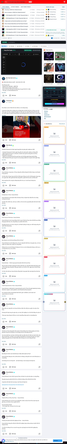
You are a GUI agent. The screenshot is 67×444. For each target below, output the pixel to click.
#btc (45, 118)
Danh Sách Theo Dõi (36, 50)
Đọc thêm (4, 92)
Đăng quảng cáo (62, 123)
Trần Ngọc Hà (52, 14)
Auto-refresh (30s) (56, 38)
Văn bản (12, 46)
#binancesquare (47, 116)
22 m (7, 328)
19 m (7, 237)
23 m (7, 351)
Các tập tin (44, 46)
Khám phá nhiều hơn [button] (9, 441)
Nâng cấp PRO (54, 103)
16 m (7, 169)
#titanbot (46, 111)
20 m (7, 260)
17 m (7, 192)
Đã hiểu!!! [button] (56, 440)
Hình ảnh (20, 46)
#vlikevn (46, 113)
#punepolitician (5, 384)
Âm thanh (36, 46)
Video (28, 46)
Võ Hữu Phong (53, 11)
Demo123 (52, 35)
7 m (6, 79)
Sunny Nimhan (9, 168)
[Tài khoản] (64, 2)
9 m (6, 102)
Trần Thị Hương (53, 9)
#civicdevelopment (20, 384)
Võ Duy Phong (53, 16)
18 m (7, 215)
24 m (7, 373)
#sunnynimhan (12, 384)
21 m (7, 283)
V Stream (8, 100)
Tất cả (4, 46)
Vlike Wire (8, 145)
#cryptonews (46, 114)
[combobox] (18, 2)
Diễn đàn (10, 38)
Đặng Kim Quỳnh (53, 19)
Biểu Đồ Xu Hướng (28, 50)
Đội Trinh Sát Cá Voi (11, 78)
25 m (7, 395)
